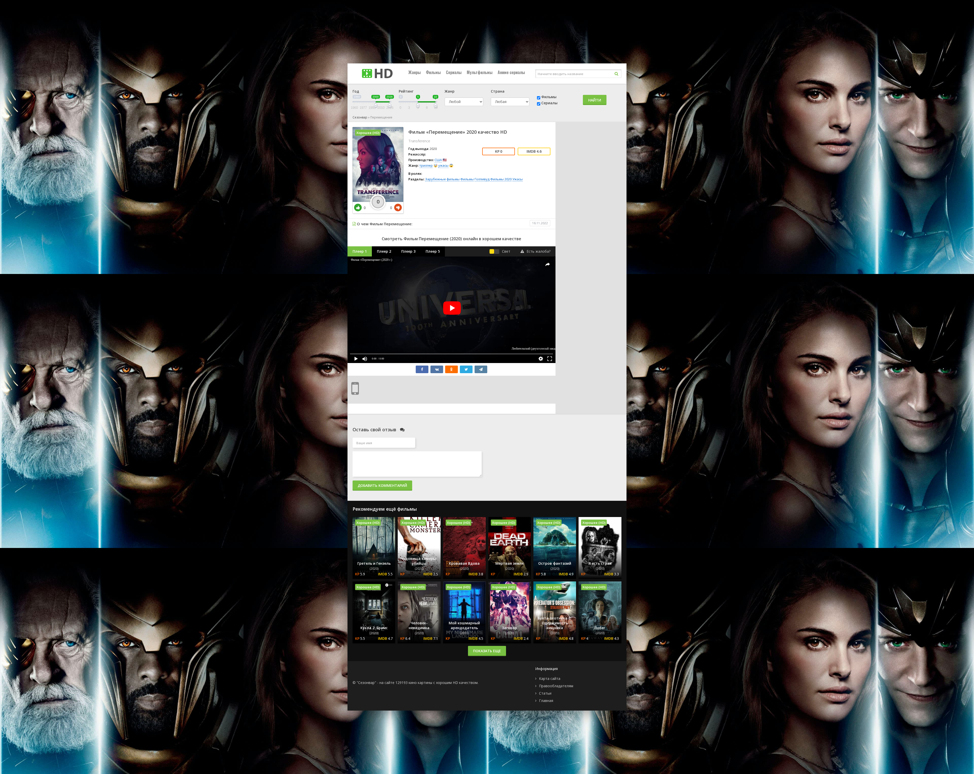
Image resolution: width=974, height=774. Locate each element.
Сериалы (454, 72)
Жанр (450, 91)
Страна (498, 91)
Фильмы (433, 72)
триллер (426, 165)
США (438, 160)
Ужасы (517, 179)
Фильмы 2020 (501, 179)
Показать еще (487, 650)
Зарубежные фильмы (442, 179)
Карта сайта (549, 678)
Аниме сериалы (511, 72)
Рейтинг (406, 91)
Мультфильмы (480, 72)
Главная (546, 700)
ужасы (443, 165)
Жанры (414, 72)
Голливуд (482, 179)
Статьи (545, 693)
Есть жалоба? (538, 251)
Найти (594, 100)
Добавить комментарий (382, 485)
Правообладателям (556, 685)
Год (356, 91)
